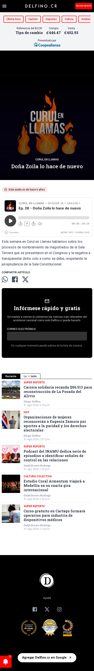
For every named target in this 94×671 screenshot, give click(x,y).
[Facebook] (34, 609)
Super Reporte (34, 382)
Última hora (14, 19)
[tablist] (47, 376)
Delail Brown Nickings (37, 465)
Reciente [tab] (10, 376)
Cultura (69, 19)
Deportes (51, 19)
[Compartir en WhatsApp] (5, 279)
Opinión (33, 19)
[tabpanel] (47, 456)
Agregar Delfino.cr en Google (44, 657)
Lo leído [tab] (30, 376)
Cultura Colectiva (38, 476)
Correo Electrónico (21, 329)
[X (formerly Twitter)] (47, 609)
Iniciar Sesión (83, 6)
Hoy (26, 412)
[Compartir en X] (25, 279)
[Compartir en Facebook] (14, 279)
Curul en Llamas (47, 159)
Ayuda (47, 598)
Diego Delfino (32, 401)
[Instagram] (59, 609)
